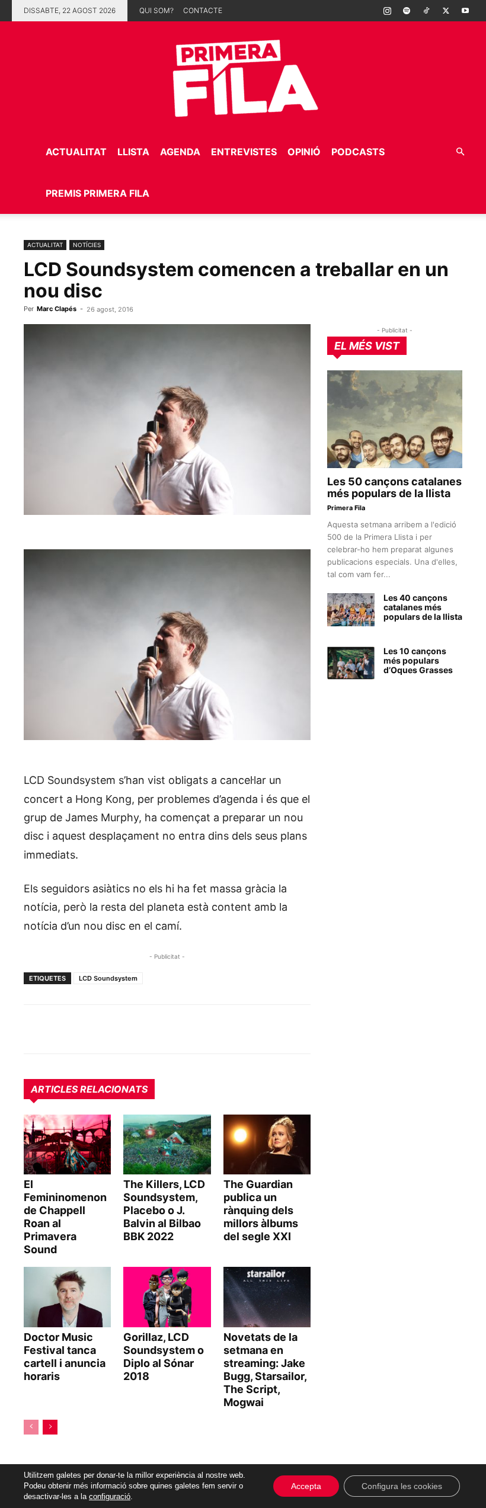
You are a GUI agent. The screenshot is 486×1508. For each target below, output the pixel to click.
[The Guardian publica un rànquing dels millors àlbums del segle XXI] (267, 1144)
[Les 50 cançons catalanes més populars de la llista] (394, 419)
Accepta (306, 1486)
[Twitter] (446, 10)
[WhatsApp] (35, 1029)
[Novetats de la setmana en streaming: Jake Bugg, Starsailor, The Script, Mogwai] (267, 1297)
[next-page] (50, 1427)
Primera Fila (346, 508)
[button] (460, 152)
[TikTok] (426, 10)
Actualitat (76, 152)
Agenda (180, 152)
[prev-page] (31, 1427)
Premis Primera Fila (97, 193)
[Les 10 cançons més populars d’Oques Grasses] (351, 663)
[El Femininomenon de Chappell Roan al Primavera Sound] (67, 1144)
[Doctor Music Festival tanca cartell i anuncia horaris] (67, 1297)
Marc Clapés (56, 309)
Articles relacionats (89, 1089)
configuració (109, 1496)
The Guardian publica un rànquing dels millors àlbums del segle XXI (260, 1210)
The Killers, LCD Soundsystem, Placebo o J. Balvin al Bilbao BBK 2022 (164, 1210)
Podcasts (358, 152)
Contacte (202, 10)
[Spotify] (406, 10)
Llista (133, 152)
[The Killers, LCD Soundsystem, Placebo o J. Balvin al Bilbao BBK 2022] (166, 1144)
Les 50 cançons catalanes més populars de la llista (394, 487)
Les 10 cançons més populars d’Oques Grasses (418, 660)
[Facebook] (117, 1029)
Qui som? (156, 10)
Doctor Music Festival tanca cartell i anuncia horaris (64, 1356)
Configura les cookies (402, 1486)
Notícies (87, 244)
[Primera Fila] (243, 76)
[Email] (144, 1029)
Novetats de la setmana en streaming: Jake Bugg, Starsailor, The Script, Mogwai (264, 1369)
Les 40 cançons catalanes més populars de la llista (422, 607)
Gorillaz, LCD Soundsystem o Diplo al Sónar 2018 (163, 1356)
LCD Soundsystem (108, 978)
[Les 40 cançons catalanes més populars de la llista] (351, 609)
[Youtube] (465, 10)
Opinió (304, 152)
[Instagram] (387, 10)
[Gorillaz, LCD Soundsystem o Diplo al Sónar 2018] (166, 1297)
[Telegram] (63, 1029)
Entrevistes (244, 152)
